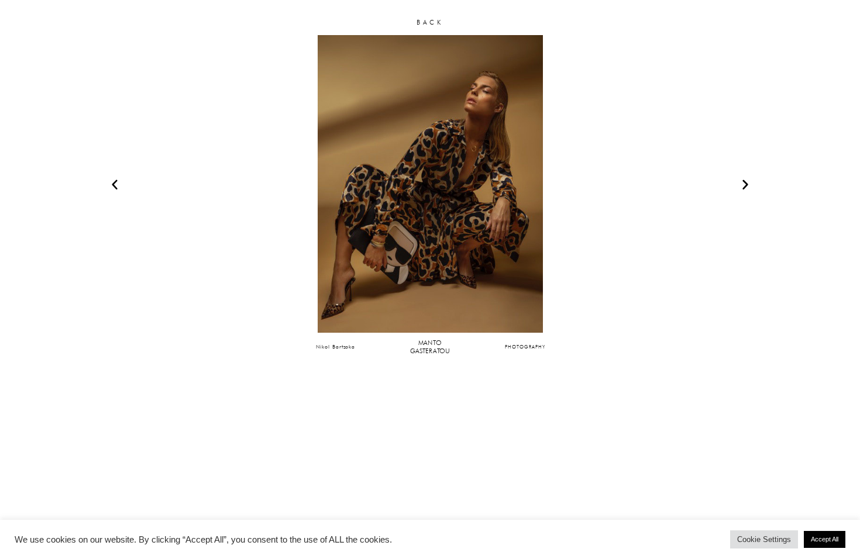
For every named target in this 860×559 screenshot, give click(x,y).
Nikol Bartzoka (336, 346)
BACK (430, 22)
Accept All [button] (824, 539)
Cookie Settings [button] (764, 539)
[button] (114, 184)
